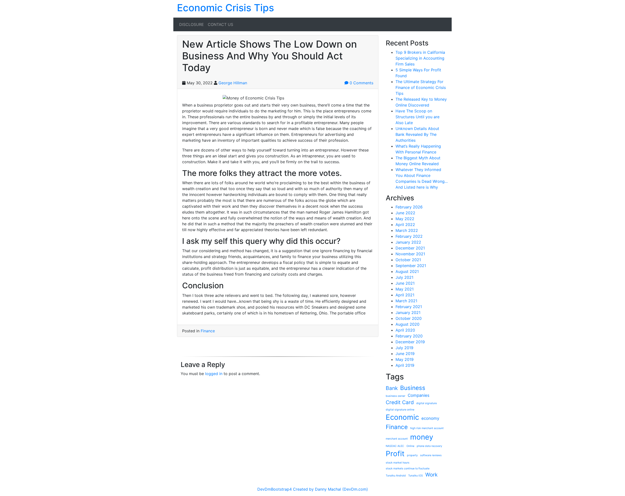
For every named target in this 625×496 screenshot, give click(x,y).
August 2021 (407, 271)
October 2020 (409, 318)
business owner (395, 396)
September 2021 (411, 265)
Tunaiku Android (396, 475)
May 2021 (405, 289)
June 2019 (405, 353)
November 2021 (410, 253)
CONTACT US (220, 24)
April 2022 (405, 224)
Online (410, 446)
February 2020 (409, 336)
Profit (395, 453)
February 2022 (409, 236)
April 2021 (405, 294)
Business (412, 387)
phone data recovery (429, 446)
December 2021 (410, 248)
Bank (392, 388)
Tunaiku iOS (415, 475)
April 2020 (405, 330)
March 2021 (406, 300)
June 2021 (405, 283)
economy (430, 418)
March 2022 (407, 230)
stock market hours (397, 462)
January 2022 (408, 242)
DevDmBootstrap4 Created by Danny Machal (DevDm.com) (312, 489)
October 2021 (408, 259)
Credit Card (400, 402)
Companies (418, 395)
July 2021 (404, 277)
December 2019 (410, 341)
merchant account (397, 438)
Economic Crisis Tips (225, 8)
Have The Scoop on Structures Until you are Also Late (417, 116)
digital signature (426, 403)
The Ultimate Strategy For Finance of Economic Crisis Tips (421, 87)
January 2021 (408, 312)
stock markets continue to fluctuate (407, 468)
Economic (402, 417)
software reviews (431, 455)
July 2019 (404, 347)
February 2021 (409, 306)
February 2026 (409, 207)
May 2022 (405, 218)
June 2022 (405, 212)
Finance (208, 330)
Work (431, 475)
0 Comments (360, 82)
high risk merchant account (427, 428)
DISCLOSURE (191, 24)
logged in (213, 373)
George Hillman (233, 82)
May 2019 (405, 359)
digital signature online (400, 409)
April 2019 (405, 365)
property (412, 455)
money (421, 437)
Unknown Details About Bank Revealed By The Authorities (417, 134)
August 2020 (407, 324)
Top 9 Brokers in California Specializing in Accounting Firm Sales (420, 58)
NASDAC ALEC (395, 446)
